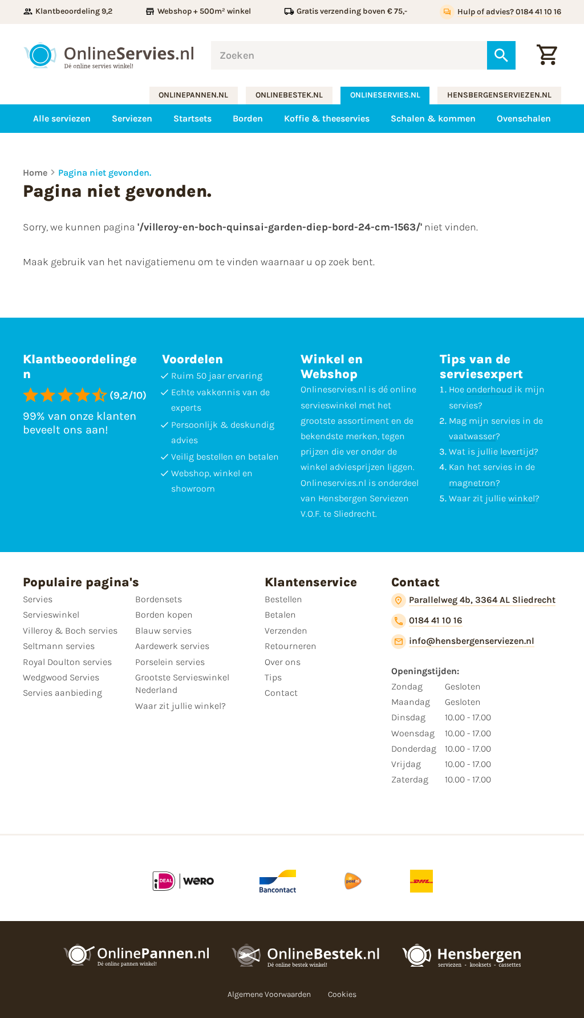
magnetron (472, 482)
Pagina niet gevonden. (104, 172)
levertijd (517, 451)
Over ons (283, 661)
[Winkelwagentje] (547, 55)
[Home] (108, 55)
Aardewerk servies (172, 645)
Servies (37, 599)
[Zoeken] (501, 55)
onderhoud (489, 389)
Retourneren (291, 645)
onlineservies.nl (385, 95)
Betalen (280, 614)
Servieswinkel (51, 614)
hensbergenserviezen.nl (499, 95)
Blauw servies (163, 630)
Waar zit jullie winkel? (180, 705)
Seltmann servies (59, 645)
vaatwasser (472, 436)
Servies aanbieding (62, 692)
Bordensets (158, 599)
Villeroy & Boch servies (70, 630)
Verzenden (286, 630)
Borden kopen (164, 614)
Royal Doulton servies (67, 661)
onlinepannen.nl (193, 95)
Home (35, 172)
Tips (273, 677)
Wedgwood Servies (61, 677)
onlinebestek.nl (289, 95)
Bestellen (283, 599)
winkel (521, 498)
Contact (281, 692)
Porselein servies (170, 661)
